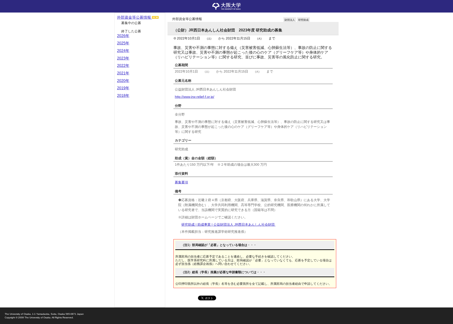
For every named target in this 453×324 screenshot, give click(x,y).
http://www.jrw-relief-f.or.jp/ (194, 97)
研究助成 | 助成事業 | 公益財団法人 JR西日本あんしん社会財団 (228, 224)
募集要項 (181, 182)
